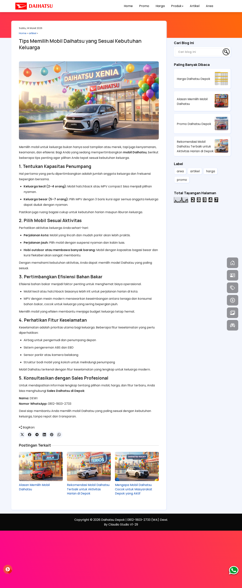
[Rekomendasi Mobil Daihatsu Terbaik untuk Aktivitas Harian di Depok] (89, 466)
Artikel (194, 6)
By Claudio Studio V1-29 (121, 524)
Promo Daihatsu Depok (194, 124)
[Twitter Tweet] (22, 434)
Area (209, 6)
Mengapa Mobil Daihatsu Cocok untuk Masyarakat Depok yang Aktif (133, 489)
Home (128, 6)
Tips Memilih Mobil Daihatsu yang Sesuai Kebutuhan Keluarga (80, 44)
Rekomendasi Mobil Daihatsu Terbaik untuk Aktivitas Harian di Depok (88, 489)
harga (210, 171)
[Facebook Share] (29, 434)
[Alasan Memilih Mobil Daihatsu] (41, 466)
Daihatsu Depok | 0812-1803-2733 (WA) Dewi (134, 520)
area (180, 171)
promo (182, 180)
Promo (144, 6)
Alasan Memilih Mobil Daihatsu (34, 487)
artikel (32, 33)
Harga (160, 6)
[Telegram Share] (37, 434)
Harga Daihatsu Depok (193, 79)
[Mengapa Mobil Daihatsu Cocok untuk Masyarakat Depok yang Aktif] (137, 466)
